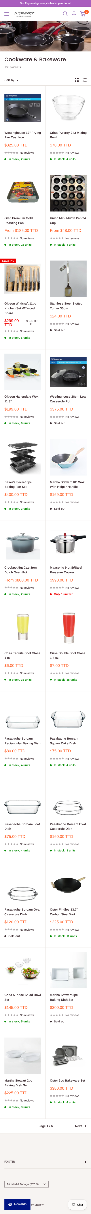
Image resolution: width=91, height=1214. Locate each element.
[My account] (74, 13)
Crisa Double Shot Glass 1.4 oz (67, 655)
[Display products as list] (85, 80)
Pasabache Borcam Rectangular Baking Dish (22, 741)
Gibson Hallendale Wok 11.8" (21, 399)
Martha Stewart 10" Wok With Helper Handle (67, 484)
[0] (83, 13)
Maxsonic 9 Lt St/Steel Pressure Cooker (66, 570)
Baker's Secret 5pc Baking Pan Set (18, 484)
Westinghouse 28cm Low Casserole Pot (68, 399)
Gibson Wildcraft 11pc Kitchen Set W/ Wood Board (20, 308)
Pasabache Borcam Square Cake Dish (64, 741)
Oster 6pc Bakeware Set (67, 1080)
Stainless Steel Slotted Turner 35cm (66, 306)
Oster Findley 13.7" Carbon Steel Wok (64, 912)
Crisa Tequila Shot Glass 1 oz (22, 655)
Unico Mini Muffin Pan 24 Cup (68, 220)
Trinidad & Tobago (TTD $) (23, 1184)
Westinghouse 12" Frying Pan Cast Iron (22, 135)
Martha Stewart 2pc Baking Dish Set (64, 997)
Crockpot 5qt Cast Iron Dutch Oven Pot (20, 570)
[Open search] (65, 13)
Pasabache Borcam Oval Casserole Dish (68, 826)
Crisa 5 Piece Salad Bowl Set (22, 997)
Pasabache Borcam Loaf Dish (22, 826)
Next (78, 1126)
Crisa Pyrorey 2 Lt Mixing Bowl (68, 135)
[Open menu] (6, 14)
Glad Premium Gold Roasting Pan (18, 220)
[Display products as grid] (77, 80)
